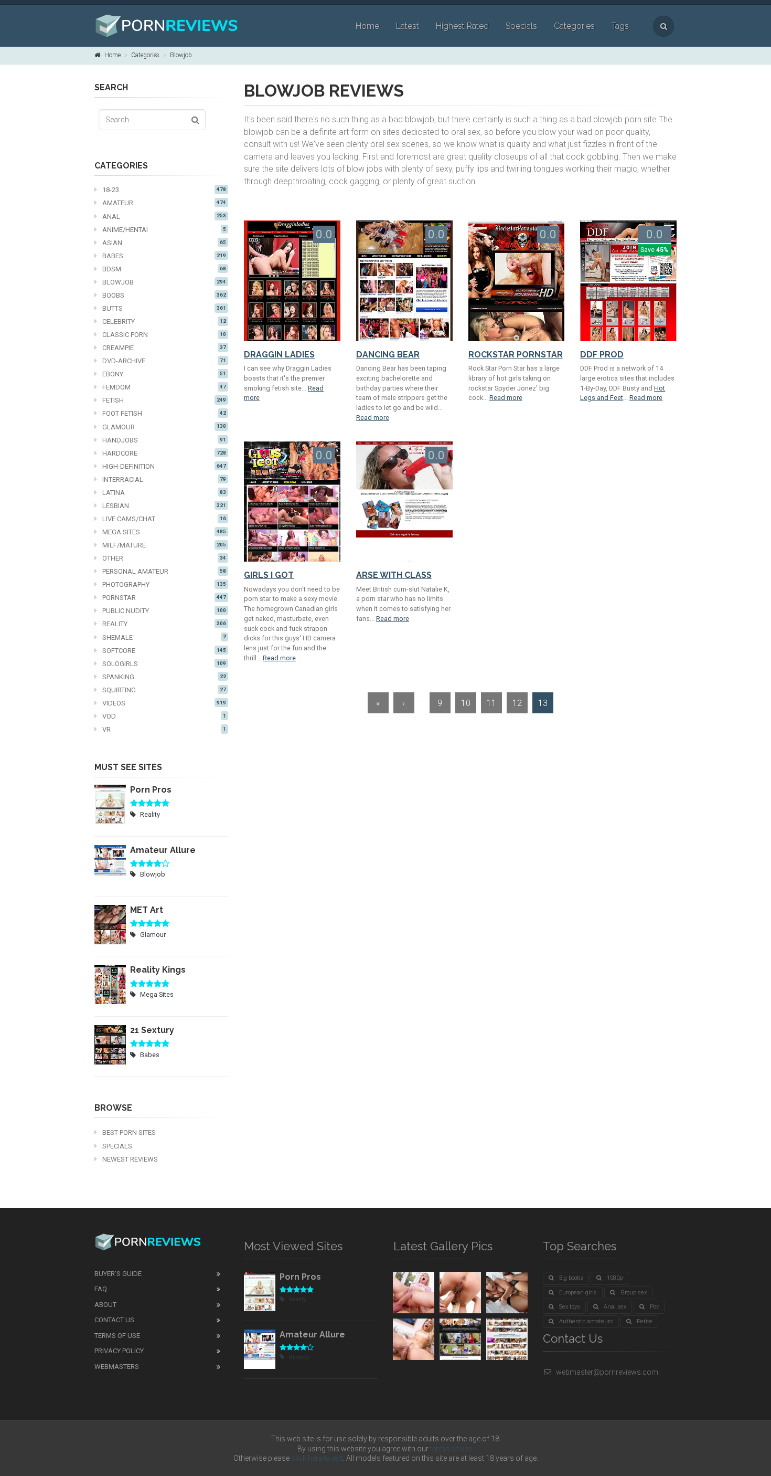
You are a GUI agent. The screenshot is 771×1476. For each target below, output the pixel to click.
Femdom (164, 387)
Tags (620, 26)
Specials (521, 26)
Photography (164, 584)
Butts (164, 308)
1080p (615, 1277)
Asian (164, 243)
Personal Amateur (164, 571)
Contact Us (114, 1320)
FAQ (100, 1289)
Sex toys (569, 1306)
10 (465, 703)
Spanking (164, 677)
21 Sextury (152, 1030)
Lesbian (164, 506)
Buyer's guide (118, 1274)
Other (164, 558)
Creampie (164, 348)
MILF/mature (164, 545)
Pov (654, 1306)
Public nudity (164, 611)
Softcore (164, 651)
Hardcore (164, 453)
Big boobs (571, 1277)
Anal (164, 216)
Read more (372, 417)
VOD (164, 716)
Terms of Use (117, 1336)
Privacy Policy (119, 1351)
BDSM (164, 269)
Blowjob (181, 55)
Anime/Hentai (164, 230)
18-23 (164, 190)
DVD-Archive (164, 361)
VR (164, 729)
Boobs (164, 295)
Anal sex (615, 1306)
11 (491, 703)
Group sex (633, 1292)
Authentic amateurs (586, 1321)
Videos (164, 703)
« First (378, 705)
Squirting (164, 690)
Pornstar (164, 598)
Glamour (164, 427)
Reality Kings (158, 970)
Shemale (164, 637)
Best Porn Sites (129, 1132)
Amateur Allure (163, 850)
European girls (578, 1292)
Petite (644, 1321)
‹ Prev (403, 705)
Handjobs (164, 440)
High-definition (164, 466)
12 (517, 703)
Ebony (164, 374)
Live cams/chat (164, 519)
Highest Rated (462, 26)
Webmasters (116, 1366)
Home (367, 26)
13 (543, 703)
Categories (574, 26)
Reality (164, 624)
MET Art (146, 910)
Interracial (164, 479)
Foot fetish (164, 413)
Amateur (164, 203)
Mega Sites (164, 532)
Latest (407, 26)
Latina (164, 493)
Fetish (164, 400)
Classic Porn (164, 335)
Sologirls (164, 664)
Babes (164, 256)
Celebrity (164, 321)
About (105, 1305)
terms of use (451, 1449)
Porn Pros (151, 790)
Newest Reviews (130, 1159)
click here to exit (317, 1458)
